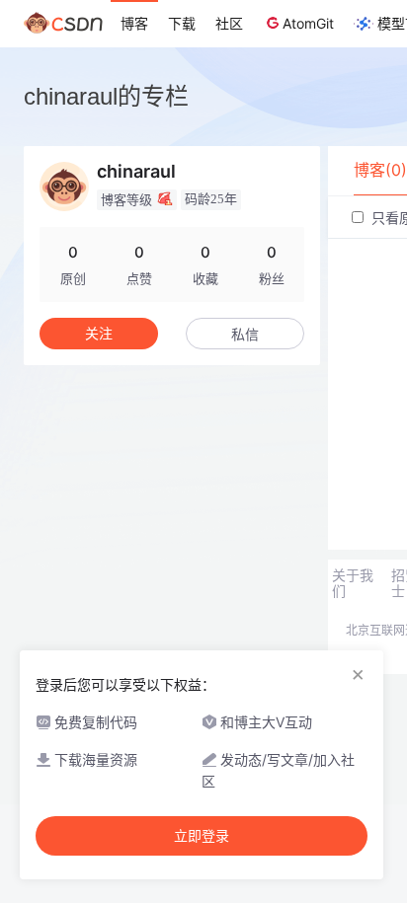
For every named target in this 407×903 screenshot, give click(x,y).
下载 (182, 23)
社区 (229, 23)
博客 (134, 23)
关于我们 (352, 583)
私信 (245, 334)
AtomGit (308, 23)
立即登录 (201, 836)
